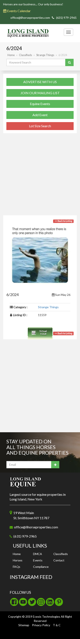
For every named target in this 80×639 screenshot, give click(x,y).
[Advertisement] (40, 175)
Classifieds (25, 55)
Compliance (41, 566)
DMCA (37, 554)
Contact (58, 560)
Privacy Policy (41, 625)
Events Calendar (18, 11)
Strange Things (45, 55)
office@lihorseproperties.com (30, 17)
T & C (57, 625)
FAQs (16, 566)
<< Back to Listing (63, 333)
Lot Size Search (40, 126)
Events (37, 560)
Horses (17, 560)
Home (11, 55)
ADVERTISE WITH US (40, 82)
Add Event (40, 115)
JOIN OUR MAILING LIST (40, 93)
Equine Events (40, 104)
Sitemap (23, 625)
